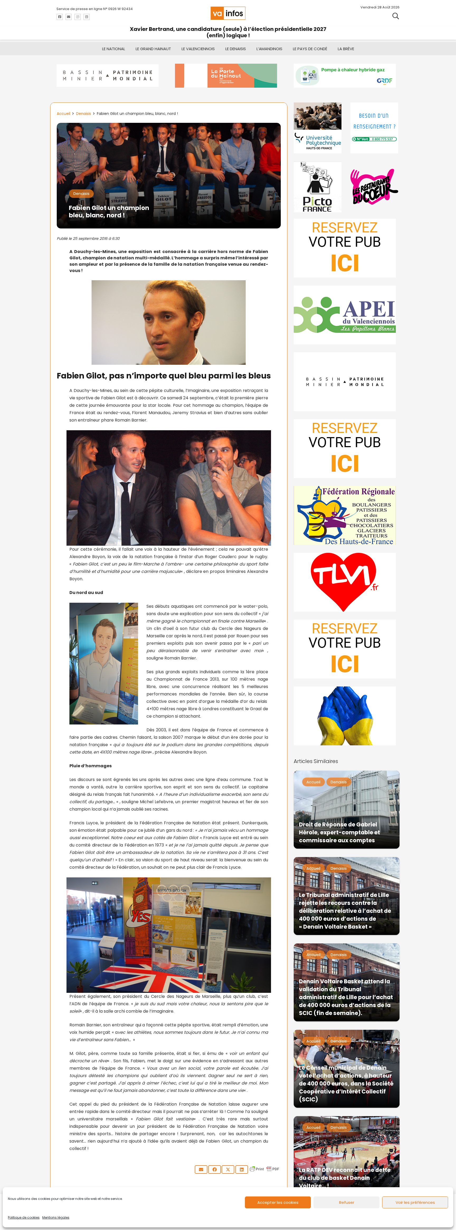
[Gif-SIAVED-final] (375, 127)
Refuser (346, 1202)
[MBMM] (109, 76)
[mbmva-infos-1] (347, 381)
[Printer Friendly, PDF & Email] (264, 1171)
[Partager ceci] (214, 1169)
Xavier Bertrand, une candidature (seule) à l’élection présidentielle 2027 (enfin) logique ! (228, 32)
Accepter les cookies (277, 1202)
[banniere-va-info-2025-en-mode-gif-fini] (347, 76)
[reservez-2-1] (347, 248)
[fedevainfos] (347, 515)
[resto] (375, 186)
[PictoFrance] (318, 186)
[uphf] (318, 127)
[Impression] (347, 315)
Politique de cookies (24, 1217)
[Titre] (59, 17)
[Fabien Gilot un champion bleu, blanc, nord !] (169, 126)
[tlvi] (347, 582)
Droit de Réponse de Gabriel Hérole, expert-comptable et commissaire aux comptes (339, 832)
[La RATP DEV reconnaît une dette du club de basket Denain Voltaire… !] (347, 1155)
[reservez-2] (347, 448)
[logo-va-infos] (228, 13)
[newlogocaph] (228, 76)
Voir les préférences (415, 1202)
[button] (395, 15)
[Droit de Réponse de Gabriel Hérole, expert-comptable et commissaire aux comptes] (347, 810)
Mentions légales (55, 1217)
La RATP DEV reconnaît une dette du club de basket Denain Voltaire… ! (345, 1178)
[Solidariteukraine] (347, 715)
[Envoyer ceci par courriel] (201, 1169)
